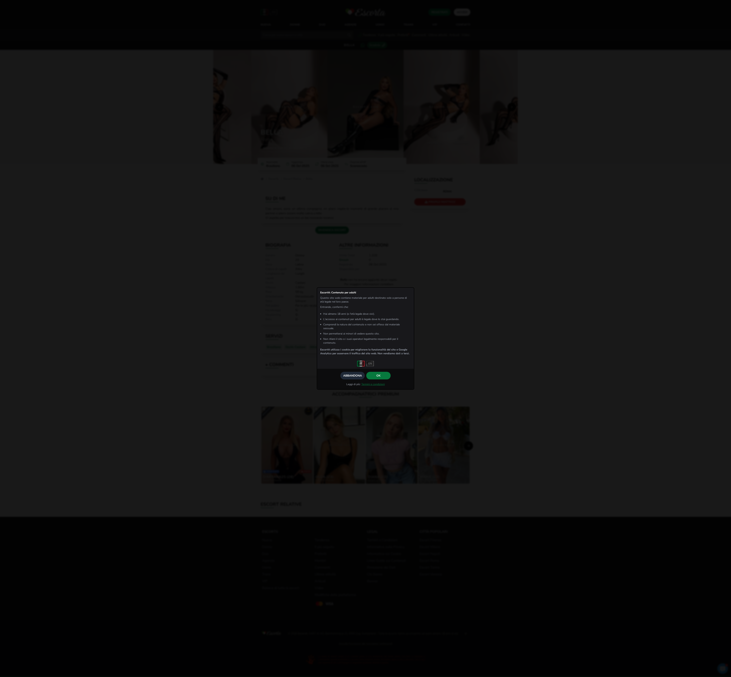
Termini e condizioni (373, 384)
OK (378, 376)
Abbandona (352, 376)
